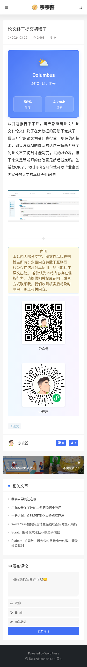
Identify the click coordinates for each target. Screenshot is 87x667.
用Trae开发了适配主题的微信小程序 (36, 507)
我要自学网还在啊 (23, 499)
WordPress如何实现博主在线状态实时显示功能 (44, 524)
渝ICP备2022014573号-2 (45, 659)
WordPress (51, 653)
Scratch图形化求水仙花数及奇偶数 (35, 532)
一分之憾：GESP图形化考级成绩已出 (37, 515)
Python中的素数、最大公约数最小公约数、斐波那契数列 (44, 543)
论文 (16, 426)
